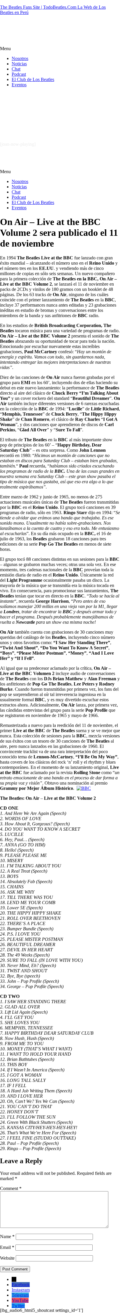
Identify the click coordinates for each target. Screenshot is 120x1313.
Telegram (20, 1295)
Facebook (21, 1284)
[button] (60, 48)
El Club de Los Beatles (33, 79)
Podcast (19, 74)
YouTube (20, 1300)
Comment (11, 1188)
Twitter (18, 1305)
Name (7, 1236)
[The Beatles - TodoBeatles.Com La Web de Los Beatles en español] (78, 38)
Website (7, 1258)
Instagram (21, 1289)
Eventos (19, 84)
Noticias (19, 63)
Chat (16, 68)
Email (7, 1247)
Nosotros (20, 58)
